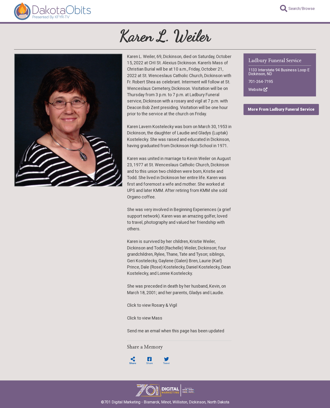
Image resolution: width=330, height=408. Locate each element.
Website (256, 89)
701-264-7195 (260, 81)
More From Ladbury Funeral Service (281, 109)
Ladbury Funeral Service (274, 60)
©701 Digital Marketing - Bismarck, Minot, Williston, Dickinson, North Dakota (165, 402)
